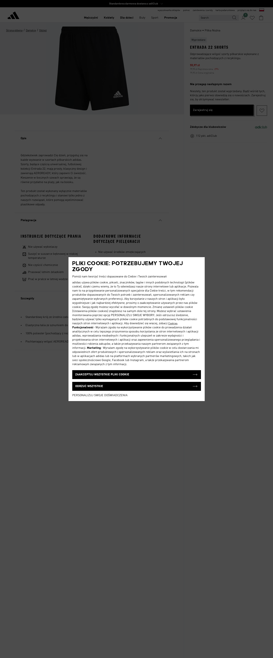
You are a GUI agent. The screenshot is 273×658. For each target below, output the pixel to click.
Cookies (172, 323)
